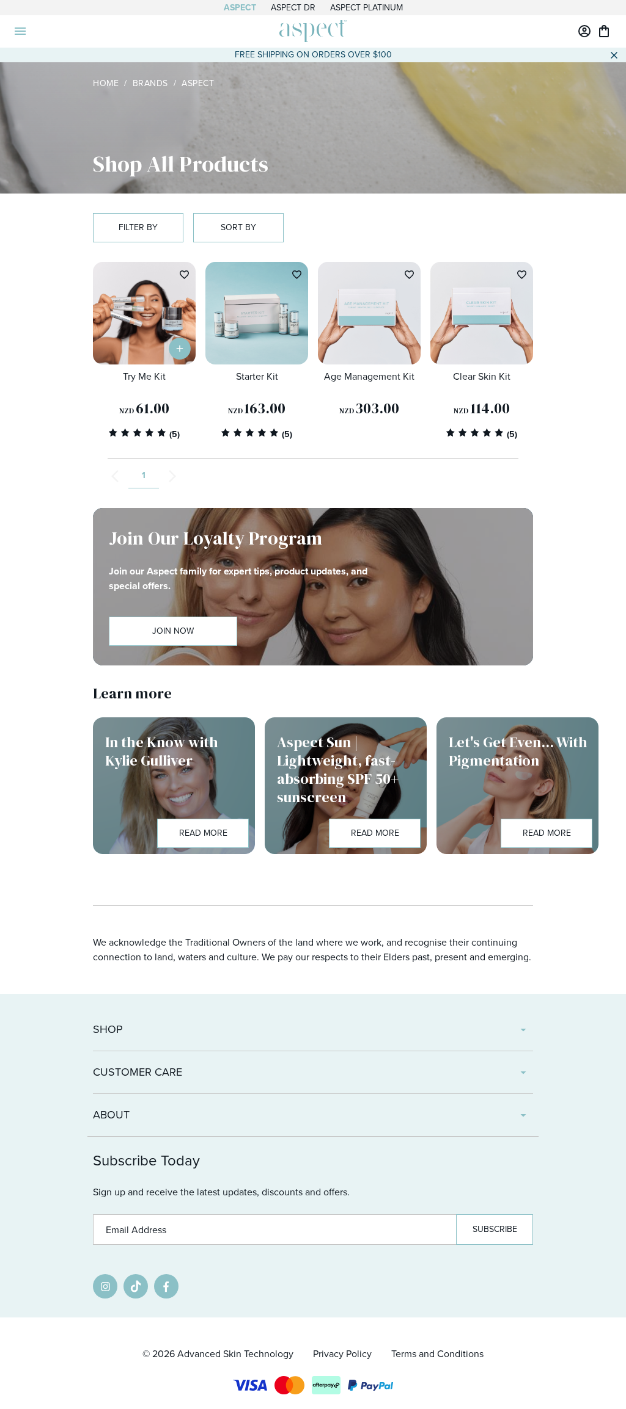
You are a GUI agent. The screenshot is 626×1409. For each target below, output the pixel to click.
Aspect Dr (293, 7)
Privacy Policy (342, 1354)
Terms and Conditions (437, 1354)
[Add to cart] (180, 349)
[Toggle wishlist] (184, 274)
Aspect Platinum (366, 7)
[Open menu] (20, 31)
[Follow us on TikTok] (135, 1286)
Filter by (138, 227)
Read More (203, 833)
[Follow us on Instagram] (105, 1286)
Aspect (240, 7)
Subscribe (495, 1229)
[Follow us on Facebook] (166, 1286)
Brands (150, 83)
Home (106, 83)
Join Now (173, 631)
